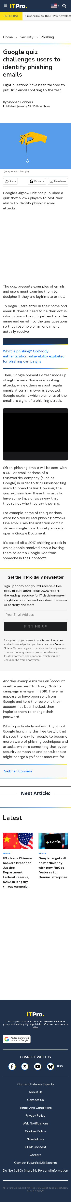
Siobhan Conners (20, 102)
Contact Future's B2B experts (35, 1163)
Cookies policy (35, 1131)
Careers (35, 1155)
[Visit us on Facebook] (11, 1066)
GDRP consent (35, 1147)
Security (26, 37)
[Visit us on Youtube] (37, 1066)
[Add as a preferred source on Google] (17, 1039)
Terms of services (52, 640)
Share (12, 181)
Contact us (35, 1100)
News (46, 106)
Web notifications (36, 1123)
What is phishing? (17, 351)
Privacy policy (35, 1115)
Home (8, 37)
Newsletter (60, 181)
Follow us (39, 181)
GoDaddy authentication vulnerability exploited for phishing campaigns (33, 356)
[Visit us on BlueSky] (49, 1066)
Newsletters (35, 1139)
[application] (35, 431)
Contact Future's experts (35, 1084)
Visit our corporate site (50, 1025)
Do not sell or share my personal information (35, 1170)
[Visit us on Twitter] (24, 1066)
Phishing (47, 37)
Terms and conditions (36, 1108)
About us (35, 1092)
